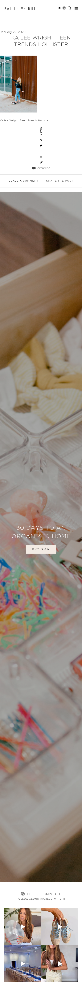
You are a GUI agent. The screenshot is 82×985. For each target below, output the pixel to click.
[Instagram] (38, 941)
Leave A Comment (24, 181)
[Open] (22, 926)
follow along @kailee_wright (41, 899)
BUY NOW (41, 549)
